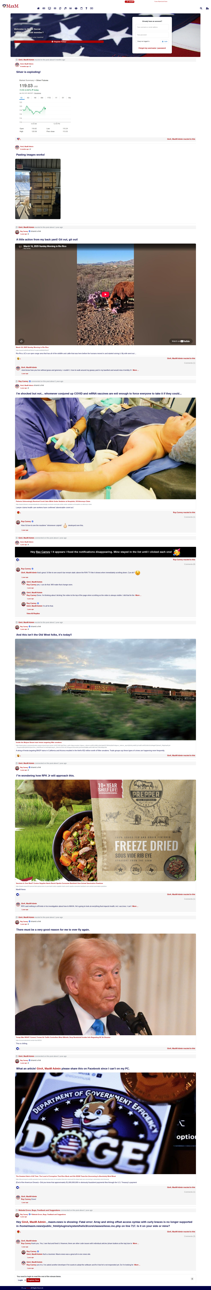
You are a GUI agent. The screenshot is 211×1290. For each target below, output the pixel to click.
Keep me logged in (143, 41)
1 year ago (23, 234)
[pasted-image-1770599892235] (105, 189)
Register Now (33, 1280)
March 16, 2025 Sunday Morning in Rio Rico (32, 347)
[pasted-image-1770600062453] (105, 105)
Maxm (28, 1288)
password (161, 48)
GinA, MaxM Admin (26, 60)
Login (165, 41)
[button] (201, 8)
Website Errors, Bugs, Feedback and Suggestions (39, 1210)
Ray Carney (24, 231)
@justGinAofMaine (162, 1)
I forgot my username (147, 48)
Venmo (156, 1)
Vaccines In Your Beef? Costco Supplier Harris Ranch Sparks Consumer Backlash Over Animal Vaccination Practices (59, 883)
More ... (135, 370)
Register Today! (59, 42)
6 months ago (24, 66)
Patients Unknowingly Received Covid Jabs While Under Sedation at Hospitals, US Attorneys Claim (53, 501)
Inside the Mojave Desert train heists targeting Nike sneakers (39, 742)
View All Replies (33, 613)
